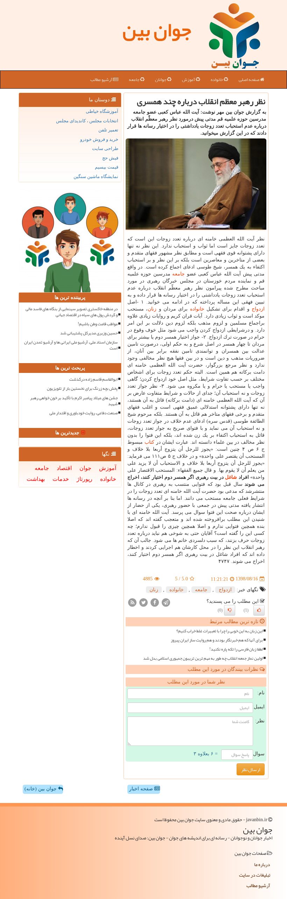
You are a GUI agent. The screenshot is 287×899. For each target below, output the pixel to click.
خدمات (60, 479)
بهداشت (36, 479)
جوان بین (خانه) (41, 788)
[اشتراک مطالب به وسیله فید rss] (132, 602)
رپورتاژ (84, 479)
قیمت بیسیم (106, 167)
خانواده (217, 79)
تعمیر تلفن (108, 129)
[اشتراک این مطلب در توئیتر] (143, 602)
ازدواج (258, 309)
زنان (152, 309)
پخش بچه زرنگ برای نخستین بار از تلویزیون (82, 388)
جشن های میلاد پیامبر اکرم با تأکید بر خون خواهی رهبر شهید (74, 401)
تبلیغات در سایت (254, 875)
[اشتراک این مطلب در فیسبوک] (155, 602)
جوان (85, 468)
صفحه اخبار (141, 788)
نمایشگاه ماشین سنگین (96, 176)
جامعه (134, 79)
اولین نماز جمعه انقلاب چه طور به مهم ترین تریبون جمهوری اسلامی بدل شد (203, 658)
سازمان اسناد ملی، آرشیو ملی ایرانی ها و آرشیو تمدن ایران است (71, 345)
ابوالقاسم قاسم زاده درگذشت (93, 379)
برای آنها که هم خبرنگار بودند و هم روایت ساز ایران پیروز (217, 640)
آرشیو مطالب (101, 79)
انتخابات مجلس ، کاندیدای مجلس (87, 120)
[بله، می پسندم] (259, 610)
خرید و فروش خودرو (99, 139)
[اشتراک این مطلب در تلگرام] (166, 602)
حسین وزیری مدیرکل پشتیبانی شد (89, 333)
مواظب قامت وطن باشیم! (98, 324)
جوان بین (156, 29)
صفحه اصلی (249, 79)
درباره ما (262, 864)
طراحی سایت (105, 148)
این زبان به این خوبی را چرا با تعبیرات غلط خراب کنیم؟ (219, 631)
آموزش (189, 79)
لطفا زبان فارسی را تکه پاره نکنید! (236, 649)
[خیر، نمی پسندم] (229, 610)
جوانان (161, 79)
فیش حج (110, 158)
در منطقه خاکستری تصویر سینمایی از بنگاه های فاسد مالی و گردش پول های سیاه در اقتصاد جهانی (72, 312)
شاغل (231, 477)
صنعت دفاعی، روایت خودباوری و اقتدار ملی (83, 413)
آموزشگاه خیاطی (102, 111)
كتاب (149, 442)
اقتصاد (64, 468)
